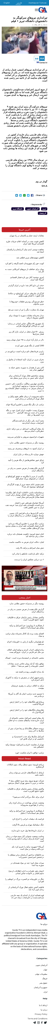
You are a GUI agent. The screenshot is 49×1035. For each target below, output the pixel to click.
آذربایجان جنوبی (32, 209)
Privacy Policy (41, 1014)
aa (36, 58)
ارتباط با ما (43, 1005)
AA (42, 58)
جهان (45, 970)
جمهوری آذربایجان (40, 987)
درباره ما (44, 1010)
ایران (45, 992)
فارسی (19, 3)
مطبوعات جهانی (41, 974)
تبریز (44, 209)
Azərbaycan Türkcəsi (37, 3)
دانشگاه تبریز (17, 209)
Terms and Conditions (37, 1019)
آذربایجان (42, 213)
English (7, 3)
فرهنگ (44, 978)
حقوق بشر (43, 983)
